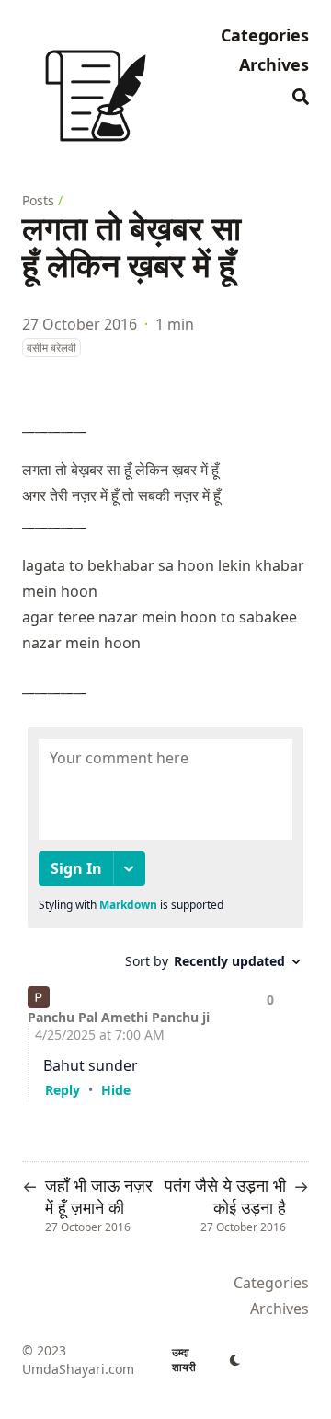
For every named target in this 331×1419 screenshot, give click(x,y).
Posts (38, 200)
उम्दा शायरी (184, 1360)
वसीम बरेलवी (51, 347)
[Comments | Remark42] (165, 910)
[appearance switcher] (235, 1360)
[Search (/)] (300, 94)
